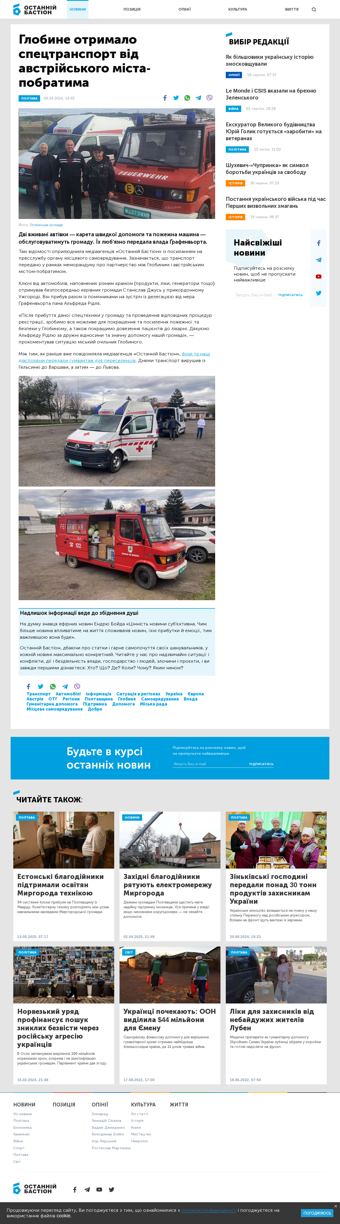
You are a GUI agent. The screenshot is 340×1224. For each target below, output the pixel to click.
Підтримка (95, 704)
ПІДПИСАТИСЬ (290, 295)
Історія (137, 1120)
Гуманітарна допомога (52, 704)
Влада (191, 699)
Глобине (127, 699)
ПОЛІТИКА (237, 149)
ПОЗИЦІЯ (132, 9)
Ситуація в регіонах (138, 693)
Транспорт (39, 693)
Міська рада (153, 704)
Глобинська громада (46, 225)
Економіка (22, 1127)
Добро (95, 709)
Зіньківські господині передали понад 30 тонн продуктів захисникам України (273, 889)
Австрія (35, 699)
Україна (173, 693)
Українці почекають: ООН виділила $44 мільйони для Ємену (170, 1019)
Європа (196, 693)
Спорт (19, 1148)
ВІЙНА (233, 109)
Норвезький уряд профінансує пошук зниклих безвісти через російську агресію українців (58, 1028)
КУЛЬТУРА (237, 9)
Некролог (139, 1141)
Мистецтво (141, 1134)
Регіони (71, 699)
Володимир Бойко (108, 1134)
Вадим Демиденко (108, 1127)
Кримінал (21, 1134)
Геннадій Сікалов (106, 1120)
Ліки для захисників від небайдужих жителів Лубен (272, 1019)
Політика (27, 952)
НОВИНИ (78, 9)
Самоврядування (160, 699)
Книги (136, 1127)
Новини (132, 817)
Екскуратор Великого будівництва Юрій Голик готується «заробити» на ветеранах (274, 131)
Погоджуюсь (317, 1213)
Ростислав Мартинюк (111, 1148)
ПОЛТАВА (29, 98)
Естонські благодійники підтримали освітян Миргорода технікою (60, 885)
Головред (100, 1114)
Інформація (98, 693)
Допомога (123, 704)
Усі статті (139, 1114)
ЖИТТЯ (292, 9)
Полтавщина (99, 699)
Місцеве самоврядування (55, 709)
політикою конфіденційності (208, 1210)
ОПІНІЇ (184, 9)
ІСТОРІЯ (235, 183)
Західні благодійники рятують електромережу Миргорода (168, 885)
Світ (129, 952)
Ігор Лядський (104, 1141)
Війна (18, 1141)
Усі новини (22, 1114)
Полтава (27, 817)
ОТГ (53, 699)
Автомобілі (68, 693)
